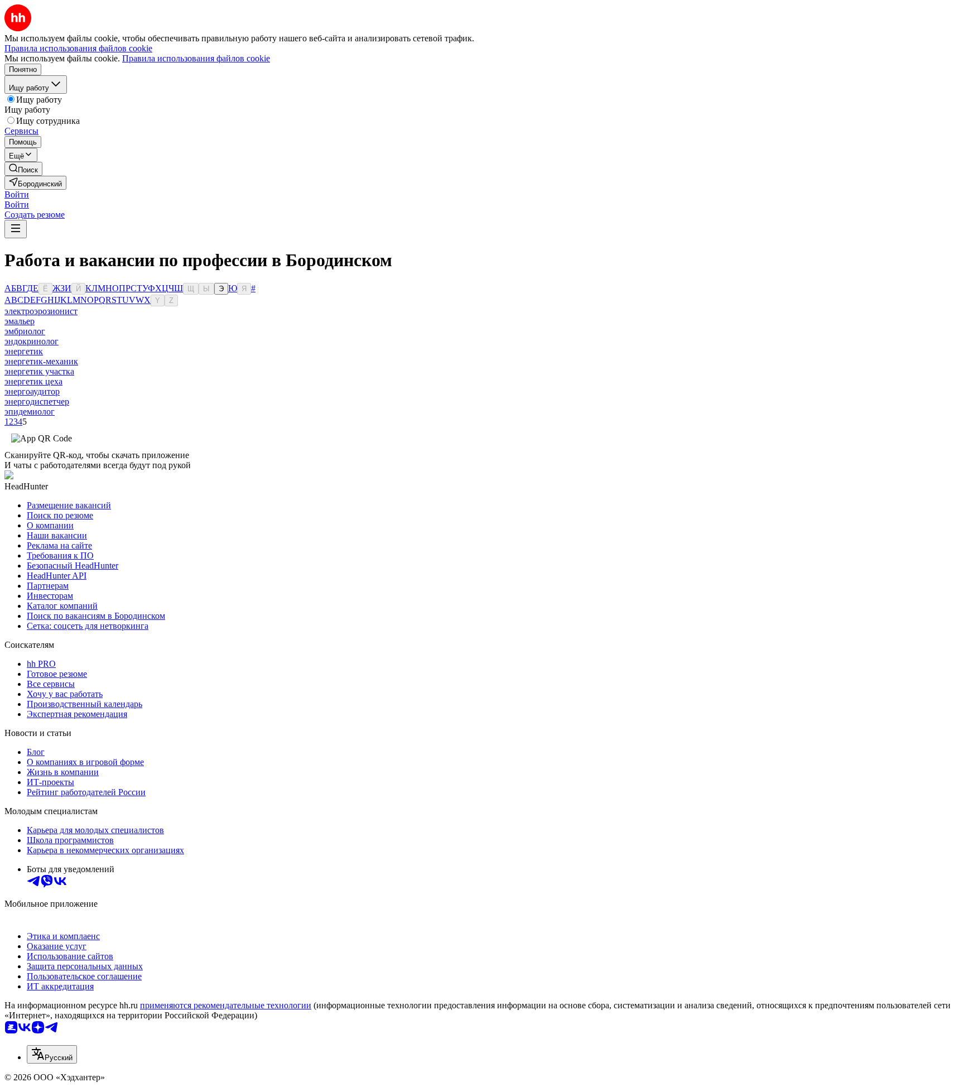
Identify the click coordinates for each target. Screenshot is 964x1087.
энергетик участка (39, 371)
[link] (23, 169)
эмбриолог (24, 331)
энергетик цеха (33, 381)
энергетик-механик (41, 361)
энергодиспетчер (36, 401)
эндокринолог (31, 341)
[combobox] (52, 1054)
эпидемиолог (29, 411)
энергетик (23, 351)
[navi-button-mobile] (15, 229)
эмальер (19, 321)
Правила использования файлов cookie (196, 58)
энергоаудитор (32, 391)
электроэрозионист (41, 311)
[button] (16, 194)
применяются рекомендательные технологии (225, 1005)
